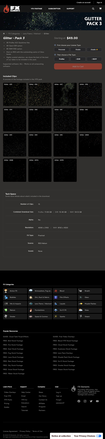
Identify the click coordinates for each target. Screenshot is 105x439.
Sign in (99, 2)
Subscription (54, 9)
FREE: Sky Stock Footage (13, 365)
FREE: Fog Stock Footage (13, 353)
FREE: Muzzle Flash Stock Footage (66, 357)
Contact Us (43, 400)
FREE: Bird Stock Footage (13, 341)
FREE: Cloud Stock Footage (63, 345)
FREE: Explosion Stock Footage (65, 349)
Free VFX (7, 396)
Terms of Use (37, 431)
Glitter (46, 33)
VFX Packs (8, 400)
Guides (6, 407)
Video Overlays (10, 392)
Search (24, 407)
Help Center (25, 392)
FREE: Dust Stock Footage (13, 349)
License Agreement (10, 431)
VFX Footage (36, 9)
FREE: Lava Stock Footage (13, 357)
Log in (58, 392)
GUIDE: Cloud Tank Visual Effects (16, 337)
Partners (42, 410)
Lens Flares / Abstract (32, 33)
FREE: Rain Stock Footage (13, 361)
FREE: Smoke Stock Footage (64, 365)
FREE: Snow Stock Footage (13, 369)
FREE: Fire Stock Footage (13, 345)
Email (23, 396)
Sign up (59, 396)
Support (70, 9)
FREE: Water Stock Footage (13, 373)
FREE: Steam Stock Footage (64, 369)
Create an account (84, 2)
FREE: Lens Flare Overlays (63, 353)
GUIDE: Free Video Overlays (64, 337)
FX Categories (14, 33)
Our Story (42, 396)
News (41, 392)
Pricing (6, 403)
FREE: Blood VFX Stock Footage (65, 341)
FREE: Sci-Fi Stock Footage (63, 361)
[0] (100, 9)
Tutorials (24, 410)
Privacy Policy (25, 431)
